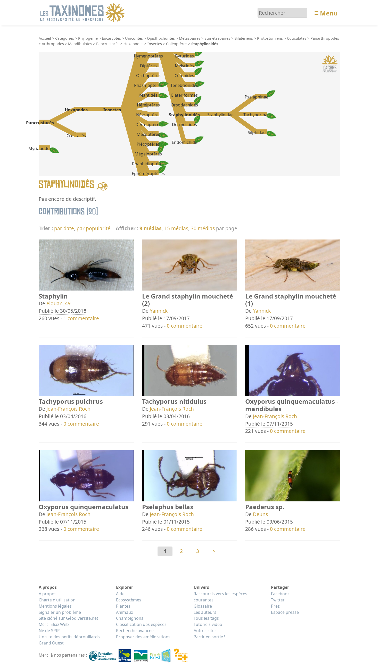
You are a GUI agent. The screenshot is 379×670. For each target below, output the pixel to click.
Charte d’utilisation (57, 600)
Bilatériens (243, 38)
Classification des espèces (141, 624)
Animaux (124, 612)
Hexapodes (133, 43)
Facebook (280, 594)
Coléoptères (176, 43)
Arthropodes (53, 43)
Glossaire (203, 606)
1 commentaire (81, 318)
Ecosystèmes (128, 600)
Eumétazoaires (217, 38)
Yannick (159, 310)
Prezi (276, 606)
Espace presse (285, 612)
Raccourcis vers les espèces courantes (220, 597)
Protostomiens (270, 38)
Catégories (64, 38)
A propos (47, 594)
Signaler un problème (60, 612)
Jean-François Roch (68, 408)
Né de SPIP (49, 630)
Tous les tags (206, 618)
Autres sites (205, 630)
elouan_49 (58, 303)
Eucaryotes (111, 38)
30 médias (203, 228)
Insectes (154, 43)
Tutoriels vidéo (208, 624)
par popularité (93, 228)
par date (64, 228)
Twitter (278, 600)
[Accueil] (83, 12)
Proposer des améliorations (143, 637)
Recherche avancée (135, 630)
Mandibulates (80, 43)
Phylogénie (88, 38)
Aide (120, 594)
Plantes (123, 606)
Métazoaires (189, 38)
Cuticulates (296, 38)
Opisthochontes (161, 38)
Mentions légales (55, 606)
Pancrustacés (107, 43)
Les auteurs (205, 612)
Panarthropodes (324, 38)
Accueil (45, 38)
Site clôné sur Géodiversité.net (68, 618)
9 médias (150, 228)
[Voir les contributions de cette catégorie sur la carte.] (102, 185)
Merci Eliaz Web (54, 624)
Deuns (260, 514)
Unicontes (134, 38)
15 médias (176, 228)
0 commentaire (184, 325)
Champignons (129, 618)
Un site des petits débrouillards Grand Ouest (69, 640)
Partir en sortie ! (209, 637)
